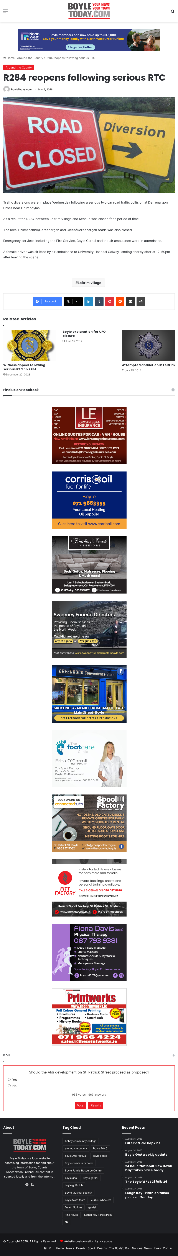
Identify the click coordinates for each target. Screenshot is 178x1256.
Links (157, 1248)
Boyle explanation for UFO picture (84, 333)
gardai (92, 1207)
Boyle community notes (79, 1163)
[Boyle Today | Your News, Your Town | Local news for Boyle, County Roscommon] (89, 11)
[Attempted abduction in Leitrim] (148, 345)
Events (81, 1248)
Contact (168, 1248)
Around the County (30, 58)
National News (142, 1248)
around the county (76, 1148)
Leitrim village (89, 283)
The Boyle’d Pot (119, 1248)
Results (96, 1105)
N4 (67, 1222)
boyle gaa (71, 1177)
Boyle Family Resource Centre (83, 1170)
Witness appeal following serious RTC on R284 (24, 367)
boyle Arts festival (76, 1155)
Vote (80, 1105)
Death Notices (73, 1207)
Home (10, 58)
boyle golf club (74, 1185)
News (70, 1248)
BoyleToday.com (21, 89)
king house (71, 1214)
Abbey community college (80, 1141)
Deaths (102, 1248)
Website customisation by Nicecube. (88, 1241)
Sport (91, 1248)
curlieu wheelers (101, 1200)
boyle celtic (100, 1155)
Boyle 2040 (100, 1148)
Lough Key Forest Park (98, 1214)
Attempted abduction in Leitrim (148, 365)
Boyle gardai (90, 1177)
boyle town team (75, 1200)
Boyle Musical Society (78, 1192)
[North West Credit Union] (89, 38)
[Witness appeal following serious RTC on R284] (29, 345)
